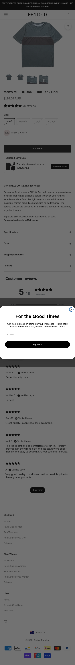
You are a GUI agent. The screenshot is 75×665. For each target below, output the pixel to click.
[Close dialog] (71, 310)
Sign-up (37, 344)
